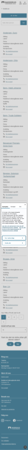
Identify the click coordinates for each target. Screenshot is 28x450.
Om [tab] (20, 206)
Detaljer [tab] (13, 206)
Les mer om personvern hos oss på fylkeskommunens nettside (12, 226)
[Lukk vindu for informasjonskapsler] (25, 204)
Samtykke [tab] (5, 206)
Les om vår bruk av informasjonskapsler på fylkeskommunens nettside (14, 229)
